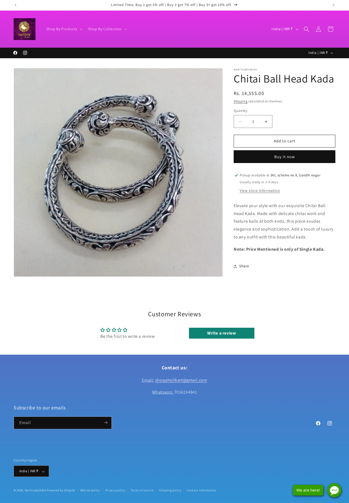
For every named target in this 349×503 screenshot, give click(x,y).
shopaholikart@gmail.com (181, 380)
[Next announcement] (333, 5)
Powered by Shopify (61, 490)
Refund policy (90, 490)
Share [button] (244, 265)
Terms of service (142, 490)
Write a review (221, 333)
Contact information (201, 490)
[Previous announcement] (16, 5)
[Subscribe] (106, 422)
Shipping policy (170, 490)
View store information (260, 190)
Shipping (241, 101)
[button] (64, 29)
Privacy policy (115, 490)
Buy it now (284, 156)
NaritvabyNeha (35, 490)
